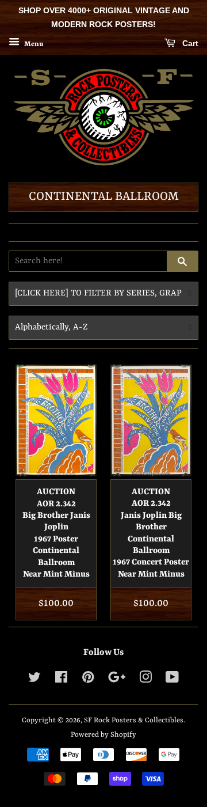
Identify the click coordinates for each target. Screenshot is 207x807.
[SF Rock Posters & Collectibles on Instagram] (145, 680)
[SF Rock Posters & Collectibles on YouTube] (172, 680)
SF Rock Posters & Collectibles (133, 720)
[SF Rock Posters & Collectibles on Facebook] (61, 680)
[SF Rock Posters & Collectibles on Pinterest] (88, 680)
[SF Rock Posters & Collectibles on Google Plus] (116, 680)
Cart (189, 43)
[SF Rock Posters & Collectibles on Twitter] (34, 680)
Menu (32, 44)
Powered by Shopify (103, 734)
